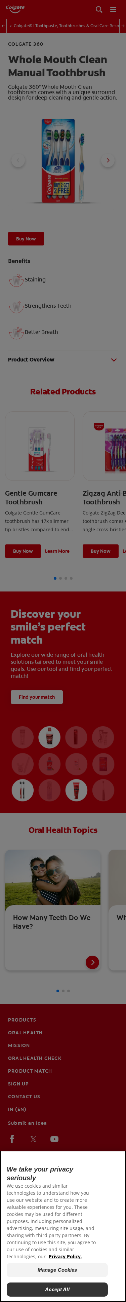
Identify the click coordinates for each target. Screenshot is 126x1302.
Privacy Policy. (65, 1256)
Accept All (57, 1289)
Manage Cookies (57, 1270)
